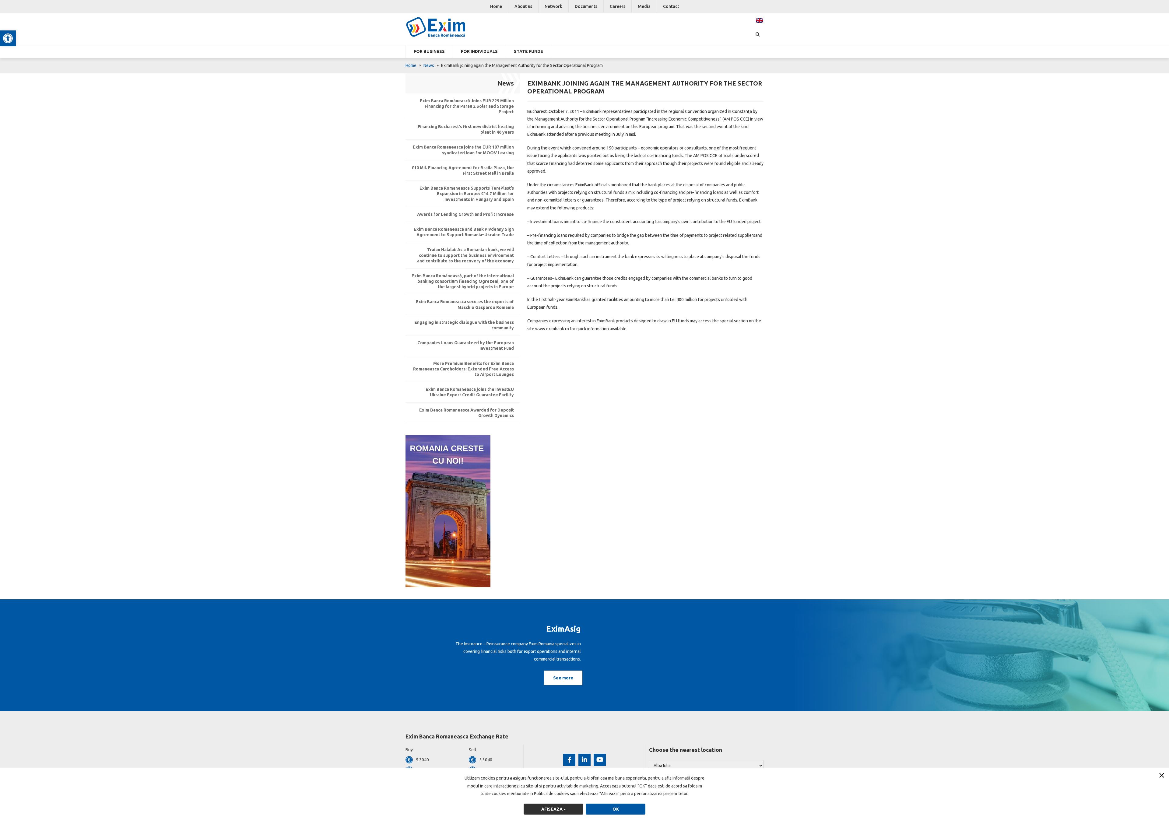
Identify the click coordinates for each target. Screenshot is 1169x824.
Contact (671, 6)
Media (644, 6)
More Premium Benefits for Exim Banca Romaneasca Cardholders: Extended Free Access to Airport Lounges (463, 369)
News (428, 65)
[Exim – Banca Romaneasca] (445, 27)
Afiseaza (552, 809)
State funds (528, 51)
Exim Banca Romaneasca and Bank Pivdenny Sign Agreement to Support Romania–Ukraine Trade (464, 232)
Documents (586, 6)
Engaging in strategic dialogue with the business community (464, 325)
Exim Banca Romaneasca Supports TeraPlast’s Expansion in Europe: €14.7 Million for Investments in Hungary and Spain (467, 194)
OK (616, 809)
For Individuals (479, 51)
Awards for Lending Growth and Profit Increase (465, 214)
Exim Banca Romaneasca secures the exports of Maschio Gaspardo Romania (465, 304)
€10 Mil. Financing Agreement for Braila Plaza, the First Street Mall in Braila (463, 170)
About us (523, 6)
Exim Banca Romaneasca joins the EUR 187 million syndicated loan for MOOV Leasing (463, 150)
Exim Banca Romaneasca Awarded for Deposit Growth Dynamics (466, 413)
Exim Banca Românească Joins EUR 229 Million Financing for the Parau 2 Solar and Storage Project (467, 106)
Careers (617, 6)
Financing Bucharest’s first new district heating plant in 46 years (466, 129)
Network (553, 6)
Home (496, 6)
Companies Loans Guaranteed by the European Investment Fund (465, 345)
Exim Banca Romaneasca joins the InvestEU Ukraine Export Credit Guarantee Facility (470, 392)
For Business (429, 51)
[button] (8, 38)
